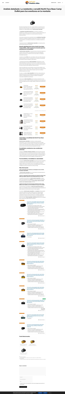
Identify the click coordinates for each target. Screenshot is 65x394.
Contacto (59, 2)
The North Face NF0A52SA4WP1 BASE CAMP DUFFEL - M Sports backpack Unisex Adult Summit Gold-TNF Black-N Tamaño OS (35, 275)
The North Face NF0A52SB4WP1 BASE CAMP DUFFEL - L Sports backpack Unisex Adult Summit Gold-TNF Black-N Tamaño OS (35, 288)
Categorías (7, 2)
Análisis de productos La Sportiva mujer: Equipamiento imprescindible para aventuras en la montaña (33, 359)
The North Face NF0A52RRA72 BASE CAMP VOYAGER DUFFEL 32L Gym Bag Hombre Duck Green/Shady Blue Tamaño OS (35, 315)
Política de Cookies (33, 392)
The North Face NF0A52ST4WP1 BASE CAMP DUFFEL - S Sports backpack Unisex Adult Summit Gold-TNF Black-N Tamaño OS (35, 262)
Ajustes (50, 392)
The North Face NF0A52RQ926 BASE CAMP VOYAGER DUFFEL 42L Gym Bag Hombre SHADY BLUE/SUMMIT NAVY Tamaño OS (35, 234)
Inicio (3, 2)
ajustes (32, 393)
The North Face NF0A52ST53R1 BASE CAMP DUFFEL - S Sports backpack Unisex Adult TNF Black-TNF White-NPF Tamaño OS (36, 221)
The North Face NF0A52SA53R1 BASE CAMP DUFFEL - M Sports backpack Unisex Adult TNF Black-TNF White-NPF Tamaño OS (36, 301)
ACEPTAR (40, 392)
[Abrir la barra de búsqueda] (62, 2)
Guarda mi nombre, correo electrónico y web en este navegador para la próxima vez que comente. (32, 384)
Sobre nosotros (53, 2)
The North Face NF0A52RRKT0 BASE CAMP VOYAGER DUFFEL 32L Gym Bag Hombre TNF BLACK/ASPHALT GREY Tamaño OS (35, 202)
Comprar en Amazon (41, 238)
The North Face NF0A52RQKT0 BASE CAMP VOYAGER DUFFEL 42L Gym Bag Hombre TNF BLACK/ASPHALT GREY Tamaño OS (35, 244)
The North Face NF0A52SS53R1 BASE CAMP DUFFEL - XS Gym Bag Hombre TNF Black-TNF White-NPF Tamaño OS (35, 325)
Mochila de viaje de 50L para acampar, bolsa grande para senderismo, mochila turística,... (28, 133)
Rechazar (45, 392)
